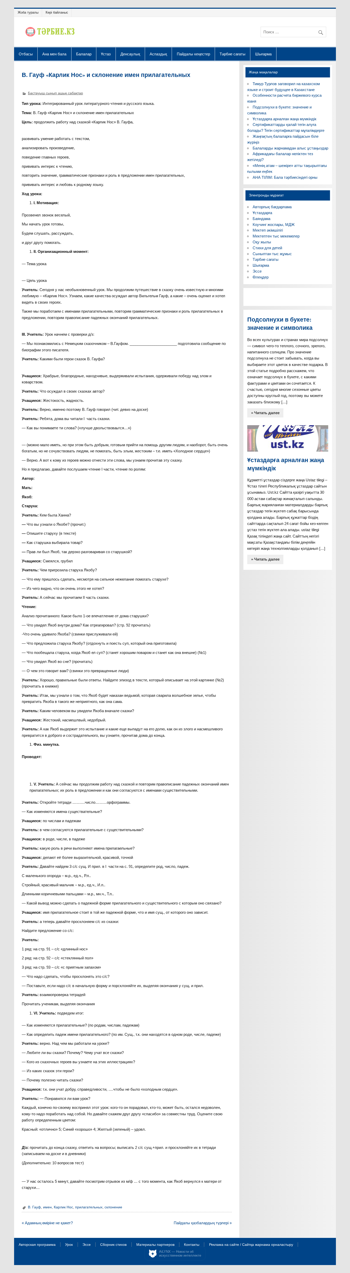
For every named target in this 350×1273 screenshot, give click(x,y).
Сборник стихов (113, 1245)
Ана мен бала (54, 53)
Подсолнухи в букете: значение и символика (280, 323)
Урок (69, 1245)
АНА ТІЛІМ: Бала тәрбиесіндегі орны (285, 177)
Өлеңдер (261, 277)
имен (47, 1207)
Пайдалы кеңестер (193, 53)
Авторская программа (37, 1245)
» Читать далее (265, 413)
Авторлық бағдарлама (272, 207)
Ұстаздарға (262, 213)
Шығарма (263, 53)
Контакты (191, 1245)
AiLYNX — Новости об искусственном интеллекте (180, 1254)
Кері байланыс (57, 12)
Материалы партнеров (155, 1245)
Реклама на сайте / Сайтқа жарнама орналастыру (251, 1245)
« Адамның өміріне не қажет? (47, 1223)
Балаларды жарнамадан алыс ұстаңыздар (290, 148)
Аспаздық (158, 53)
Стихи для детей (267, 248)
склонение (113, 1207)
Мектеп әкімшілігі (268, 230)
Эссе (257, 271)
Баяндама (261, 218)
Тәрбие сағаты (232, 53)
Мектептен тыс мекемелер (276, 236)
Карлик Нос (63, 1207)
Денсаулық (130, 53)
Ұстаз (106, 53)
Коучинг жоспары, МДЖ (274, 224)
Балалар (83, 53)
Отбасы (26, 53)
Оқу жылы (262, 242)
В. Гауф (34, 1207)
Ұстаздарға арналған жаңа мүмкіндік (284, 119)
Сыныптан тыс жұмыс (272, 254)
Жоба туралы (28, 12)
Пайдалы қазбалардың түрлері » (203, 1223)
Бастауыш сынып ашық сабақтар (55, 93)
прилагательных (88, 1207)
